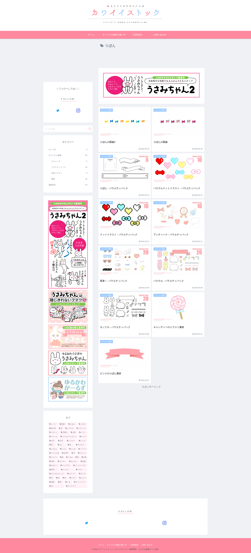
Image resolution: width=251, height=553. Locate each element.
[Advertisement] (151, 59)
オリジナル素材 (68, 155)
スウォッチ (69, 161)
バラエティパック (69, 167)
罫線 (69, 179)
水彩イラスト (69, 173)
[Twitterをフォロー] (58, 111)
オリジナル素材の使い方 (117, 545)
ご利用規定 (134, 545)
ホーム (101, 545)
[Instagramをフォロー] (78, 111)
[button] (90, 128)
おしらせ (68, 149)
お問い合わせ (146, 545)
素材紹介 (68, 185)
